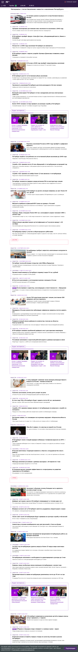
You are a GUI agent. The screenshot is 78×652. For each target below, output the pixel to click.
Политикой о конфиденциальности (23, 650)
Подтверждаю (70, 648)
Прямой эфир (71, 2)
